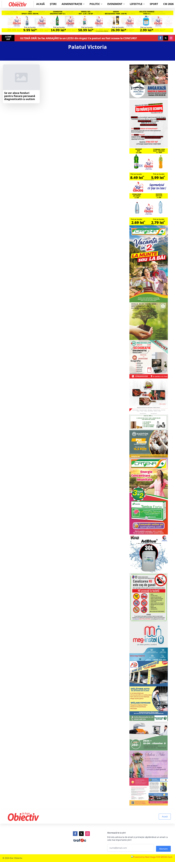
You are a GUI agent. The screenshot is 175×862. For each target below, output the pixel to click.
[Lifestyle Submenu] (144, 4)
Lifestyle (136, 4)
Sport (154, 4)
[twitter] (165, 38)
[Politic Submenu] (102, 4)
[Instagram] (87, 833)
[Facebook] (75, 833)
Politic (95, 4)
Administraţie (72, 4)
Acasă (40, 4)
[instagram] (170, 38)
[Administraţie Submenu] (84, 4)
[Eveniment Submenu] (124, 4)
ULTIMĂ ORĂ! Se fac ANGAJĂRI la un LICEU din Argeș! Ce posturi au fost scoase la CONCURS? (79, 38)
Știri (53, 4)
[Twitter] (81, 833)
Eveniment (114, 4)
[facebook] (160, 38)
